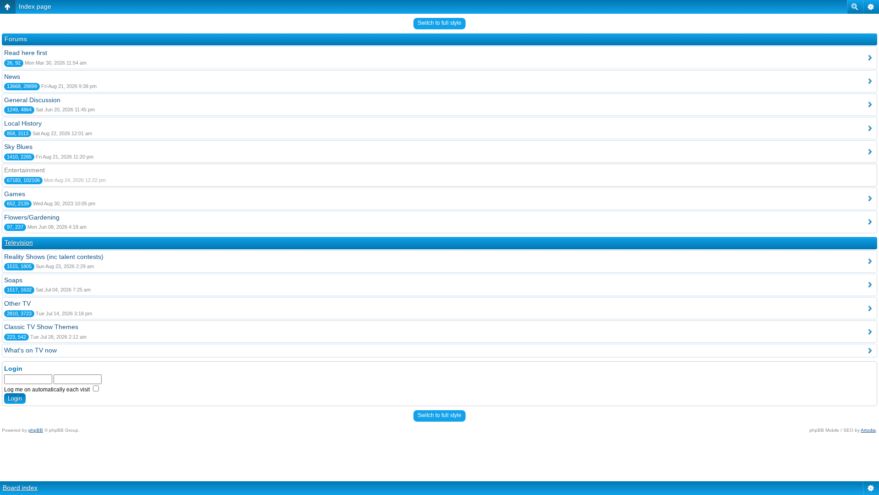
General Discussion (32, 100)
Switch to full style (439, 23)
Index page (35, 6)
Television (19, 242)
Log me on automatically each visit (47, 389)
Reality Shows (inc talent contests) (53, 256)
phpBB (35, 430)
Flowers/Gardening (32, 217)
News (12, 76)
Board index (20, 487)
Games (14, 194)
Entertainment (24, 170)
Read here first (25, 52)
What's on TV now (30, 350)
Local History (23, 123)
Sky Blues (18, 146)
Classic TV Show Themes (41, 326)
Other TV (17, 303)
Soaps (13, 280)
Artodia (868, 430)
